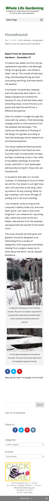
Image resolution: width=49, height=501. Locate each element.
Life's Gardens (24, 40)
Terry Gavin (27, 492)
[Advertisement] (24, 385)
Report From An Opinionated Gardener (22, 43)
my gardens (37, 40)
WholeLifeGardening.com (24, 487)
